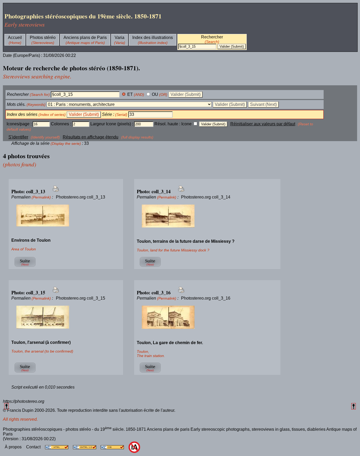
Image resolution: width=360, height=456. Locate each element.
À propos (14, 447)
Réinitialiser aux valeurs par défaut (262, 124)
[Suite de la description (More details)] (24, 266)
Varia (119, 37)
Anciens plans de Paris (85, 37)
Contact (34, 447)
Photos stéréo (43, 37)
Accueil (15, 37)
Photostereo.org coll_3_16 (205, 298)
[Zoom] (66, 215)
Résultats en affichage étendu (90, 137)
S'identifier (18, 137)
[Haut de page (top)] (6, 406)
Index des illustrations (152, 37)
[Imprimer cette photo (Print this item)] (54, 192)
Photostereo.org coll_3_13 (80, 197)
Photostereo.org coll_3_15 (80, 298)
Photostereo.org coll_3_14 (205, 197)
